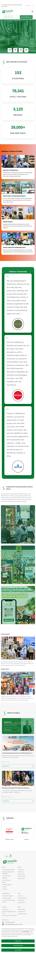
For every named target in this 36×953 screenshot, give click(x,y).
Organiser (4, 889)
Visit (19, 893)
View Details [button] (17, 39)
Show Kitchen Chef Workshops (9, 915)
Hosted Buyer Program (7, 895)
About (3, 867)
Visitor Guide (21, 900)
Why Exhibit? (21, 869)
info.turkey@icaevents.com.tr (13, 924)
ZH (33, 5)
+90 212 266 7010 (9, 922)
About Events (5, 909)
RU (30, 5)
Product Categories (7, 884)
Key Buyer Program (6, 898)
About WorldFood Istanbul (8, 869)
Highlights (4, 878)
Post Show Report (6, 875)
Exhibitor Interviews (22, 913)
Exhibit (19, 867)
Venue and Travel (6, 880)
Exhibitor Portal (21, 876)
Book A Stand (8, 17)
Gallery (4, 882)
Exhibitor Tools (21, 878)
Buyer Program (6, 893)
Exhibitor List (21, 871)
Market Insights (21, 909)
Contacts (4, 886)
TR (25, 5)
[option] (9, 831)
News (19, 907)
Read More (8, 730)
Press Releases (21, 911)
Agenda (4, 907)
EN (28, 5)
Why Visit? (20, 895)
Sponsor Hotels (21, 902)
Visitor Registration (26, 17)
